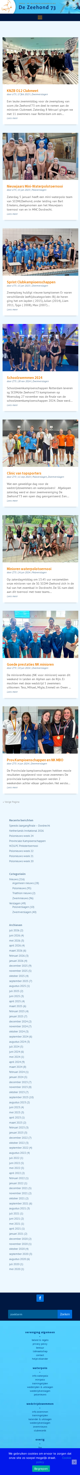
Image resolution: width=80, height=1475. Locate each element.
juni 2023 (14, 1107)
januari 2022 (16, 1183)
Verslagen (14, 903)
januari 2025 (16, 1016)
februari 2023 (17, 1127)
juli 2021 (14, 1213)
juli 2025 (14, 991)
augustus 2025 (17, 986)
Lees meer (12, 118)
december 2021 (18, 1188)
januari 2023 (16, 1132)
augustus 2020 (17, 1259)
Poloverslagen (39, 189)
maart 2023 (15, 1122)
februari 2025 (17, 1011)
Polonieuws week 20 (21, 861)
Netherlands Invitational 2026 (26, 830)
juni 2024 (14, 1051)
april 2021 (15, 1228)
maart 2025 (15, 1006)
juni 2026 (14, 935)
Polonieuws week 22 (21, 851)
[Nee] (74, 1462)
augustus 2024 (17, 1041)
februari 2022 (17, 1178)
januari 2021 (16, 1233)
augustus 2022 (17, 1152)
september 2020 (18, 1254)
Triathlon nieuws (22, 893)
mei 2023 (14, 1112)
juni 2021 (14, 1218)
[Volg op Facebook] (40, 1298)
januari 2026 (16, 960)
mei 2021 (14, 1223)
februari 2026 (17, 955)
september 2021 (18, 1203)
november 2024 (18, 1026)
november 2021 (18, 1193)
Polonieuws (19, 888)
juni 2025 (14, 996)
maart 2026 (15, 950)
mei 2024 (14, 1056)
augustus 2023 (17, 1102)
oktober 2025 (17, 976)
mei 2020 (14, 1269)
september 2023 (18, 1097)
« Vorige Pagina (11, 801)
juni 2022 (14, 1163)
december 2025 (18, 965)
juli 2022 (14, 1158)
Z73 (14, 381)
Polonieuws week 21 (21, 856)
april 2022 (15, 1173)
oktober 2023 (17, 1092)
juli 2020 (14, 1264)
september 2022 (18, 1147)
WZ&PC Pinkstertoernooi (23, 845)
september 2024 (18, 1036)
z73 (14, 94)
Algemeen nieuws (23, 883)
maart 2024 (15, 1066)
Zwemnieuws (20, 898)
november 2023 (18, 1087)
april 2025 (15, 1001)
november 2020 (18, 1244)
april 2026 (15, 945)
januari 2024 (16, 1077)
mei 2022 (14, 1168)
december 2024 (18, 1021)
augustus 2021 (17, 1208)
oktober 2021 (17, 1198)
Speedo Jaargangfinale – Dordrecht (29, 825)
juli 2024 (14, 1046)
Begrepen (41, 1468)
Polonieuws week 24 (21, 835)
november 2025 (18, 970)
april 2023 (15, 1117)
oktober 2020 (17, 1248)
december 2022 (18, 1137)
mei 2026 (14, 940)
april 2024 (15, 1062)
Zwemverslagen (40, 94)
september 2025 (18, 981)
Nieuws (13, 879)
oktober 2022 (17, 1142)
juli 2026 (14, 930)
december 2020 (18, 1238)
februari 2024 (17, 1072)
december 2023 (18, 1082)
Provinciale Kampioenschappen (27, 841)
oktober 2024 (17, 1031)
